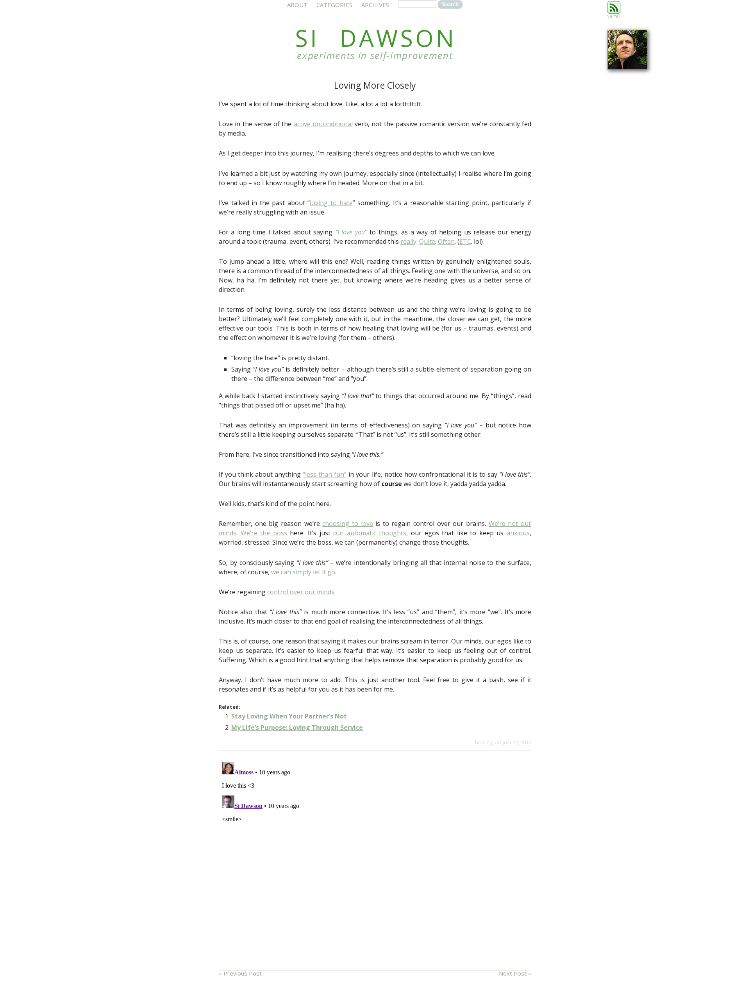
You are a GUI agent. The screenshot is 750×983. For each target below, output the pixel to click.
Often (446, 241)
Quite (427, 241)
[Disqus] (375, 856)
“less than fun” (324, 474)
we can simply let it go (303, 572)
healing (484, 742)
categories (334, 5)
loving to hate (331, 202)
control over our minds (300, 592)
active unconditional (323, 124)
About (297, 5)
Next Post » (515, 973)
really (408, 241)
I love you (351, 232)
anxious (518, 533)
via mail (613, 16)
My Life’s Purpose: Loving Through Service (297, 727)
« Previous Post (240, 973)
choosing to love (347, 523)
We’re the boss (264, 533)
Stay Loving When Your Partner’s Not (289, 716)
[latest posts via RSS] (614, 12)
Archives (375, 5)
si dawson (375, 38)
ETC (465, 241)
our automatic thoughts (369, 533)
